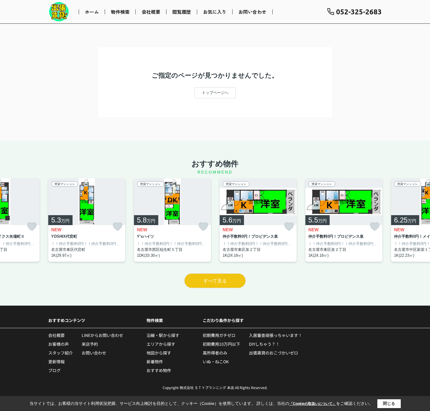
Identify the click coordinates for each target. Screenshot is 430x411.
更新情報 (56, 361)
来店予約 (90, 344)
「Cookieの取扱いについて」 (312, 404)
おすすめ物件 (159, 370)
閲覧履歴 (181, 11)
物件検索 (120, 11)
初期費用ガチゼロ (219, 335)
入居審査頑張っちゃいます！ (275, 335)
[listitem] (87, 220)
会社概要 (151, 11)
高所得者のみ (215, 353)
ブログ (54, 370)
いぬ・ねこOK (216, 361)
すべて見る (215, 280)
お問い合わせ (252, 11)
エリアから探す (161, 344)
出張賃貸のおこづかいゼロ (273, 353)
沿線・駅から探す (163, 335)
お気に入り (214, 11)
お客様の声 (58, 344)
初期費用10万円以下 (221, 344)
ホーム (92, 11)
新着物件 (155, 361)
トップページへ (215, 92)
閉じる (389, 403)
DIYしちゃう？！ (264, 344)
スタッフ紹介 (60, 353)
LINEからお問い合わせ (102, 335)
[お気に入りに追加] (32, 226)
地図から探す (159, 353)
